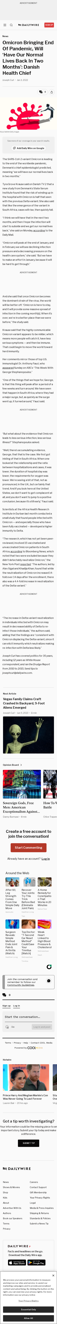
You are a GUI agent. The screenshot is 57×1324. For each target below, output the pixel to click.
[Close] (53, 1275)
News (6, 1182)
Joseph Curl (8, 80)
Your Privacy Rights (40, 1197)
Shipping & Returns (39, 1213)
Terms (6, 1223)
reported (25, 564)
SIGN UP (49, 25)
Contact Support (38, 1187)
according (39, 230)
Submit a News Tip (39, 1223)
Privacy (6, 1228)
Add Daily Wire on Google (30, 148)
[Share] (52, 92)
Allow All (28, 1318)
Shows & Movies (11, 1187)
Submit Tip (29, 1143)
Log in (46, 858)
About (6, 1203)
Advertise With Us (12, 1208)
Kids (5, 1197)
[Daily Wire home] (28, 25)
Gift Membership (38, 1192)
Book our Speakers (12, 1218)
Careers (34, 1182)
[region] (28, 1297)
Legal (33, 1203)
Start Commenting (28, 847)
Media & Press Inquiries (42, 1208)
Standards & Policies (40, 1218)
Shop (5, 1192)
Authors (7, 1213)
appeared (8, 367)
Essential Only (28, 1309)
